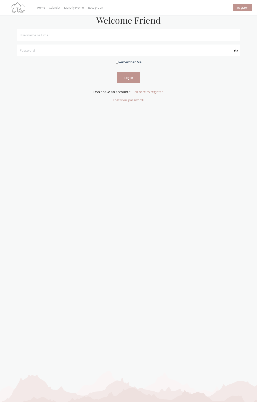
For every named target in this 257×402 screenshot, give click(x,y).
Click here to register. (147, 91)
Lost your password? (128, 100)
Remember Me (130, 62)
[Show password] (236, 50)
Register (242, 7)
